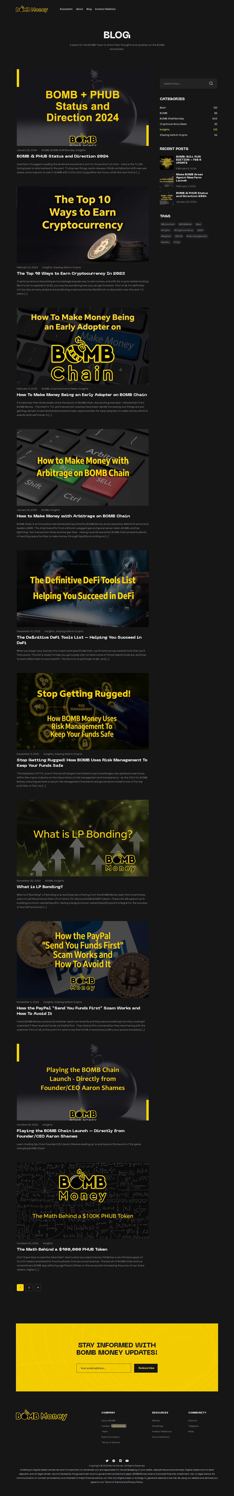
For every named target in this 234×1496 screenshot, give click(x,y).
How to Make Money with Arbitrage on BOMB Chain (73, 516)
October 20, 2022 (27, 1243)
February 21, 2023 (27, 267)
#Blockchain (168, 224)
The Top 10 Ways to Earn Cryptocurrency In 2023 (71, 274)
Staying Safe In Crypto (67, 267)
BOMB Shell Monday (63, 150)
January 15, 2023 (27, 509)
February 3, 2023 (27, 388)
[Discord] (120, 1461)
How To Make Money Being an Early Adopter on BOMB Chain (82, 395)
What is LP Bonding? (40, 887)
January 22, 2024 (27, 150)
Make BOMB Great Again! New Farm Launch (189, 177)
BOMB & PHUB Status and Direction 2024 (62, 156)
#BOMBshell (185, 224)
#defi (200, 230)
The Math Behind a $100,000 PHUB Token (62, 1250)
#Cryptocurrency (183, 230)
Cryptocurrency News (64, 388)
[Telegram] (113, 1461)
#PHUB (178, 236)
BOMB (45, 150)
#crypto (165, 230)
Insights (81, 150)
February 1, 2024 (186, 186)
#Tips (177, 242)
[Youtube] (127, 1461)
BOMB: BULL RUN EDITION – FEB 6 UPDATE (188, 159)
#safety (165, 242)
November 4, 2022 (28, 1001)
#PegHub (166, 236)
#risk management (197, 236)
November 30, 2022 (29, 880)
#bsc (198, 224)
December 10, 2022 (28, 631)
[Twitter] (107, 1461)
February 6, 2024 (186, 168)
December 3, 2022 (28, 753)
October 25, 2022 (27, 1124)
